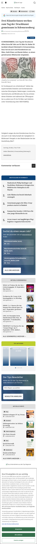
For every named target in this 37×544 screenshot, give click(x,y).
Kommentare (24, 11)
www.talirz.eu (7, 155)
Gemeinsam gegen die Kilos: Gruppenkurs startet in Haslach (20, 204)
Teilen (32, 11)
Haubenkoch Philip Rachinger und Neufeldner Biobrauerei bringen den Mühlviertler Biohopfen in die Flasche (20, 186)
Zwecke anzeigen (18, 540)
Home (3, 8)
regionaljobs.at (27, 234)
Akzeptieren (18, 529)
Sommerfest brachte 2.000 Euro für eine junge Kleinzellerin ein (20, 212)
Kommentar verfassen (10, 165)
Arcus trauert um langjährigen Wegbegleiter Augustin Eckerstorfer (20, 220)
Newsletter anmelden (13, 396)
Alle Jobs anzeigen (12, 270)
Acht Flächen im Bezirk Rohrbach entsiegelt (19, 196)
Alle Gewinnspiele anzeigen (14, 336)
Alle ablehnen (18, 535)
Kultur (23, 8)
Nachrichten (9, 8)
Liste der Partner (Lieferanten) (10, 524)
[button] (2, 3)
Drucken (15, 11)
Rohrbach (17, 8)
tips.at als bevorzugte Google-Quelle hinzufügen (20, 15)
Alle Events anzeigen (11, 459)
